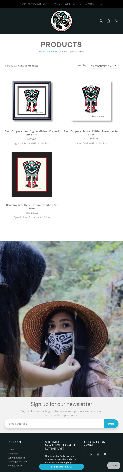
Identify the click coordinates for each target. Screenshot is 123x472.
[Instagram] (97, 454)
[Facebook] (84, 454)
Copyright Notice (16, 457)
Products (53, 51)
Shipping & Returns (17, 461)
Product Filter (63, 466)
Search (11, 449)
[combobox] (103, 65)
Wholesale (13, 453)
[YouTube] (104, 454)
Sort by (82, 65)
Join (111, 423)
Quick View (32, 100)
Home (42, 51)
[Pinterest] (91, 454)
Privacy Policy (15, 465)
